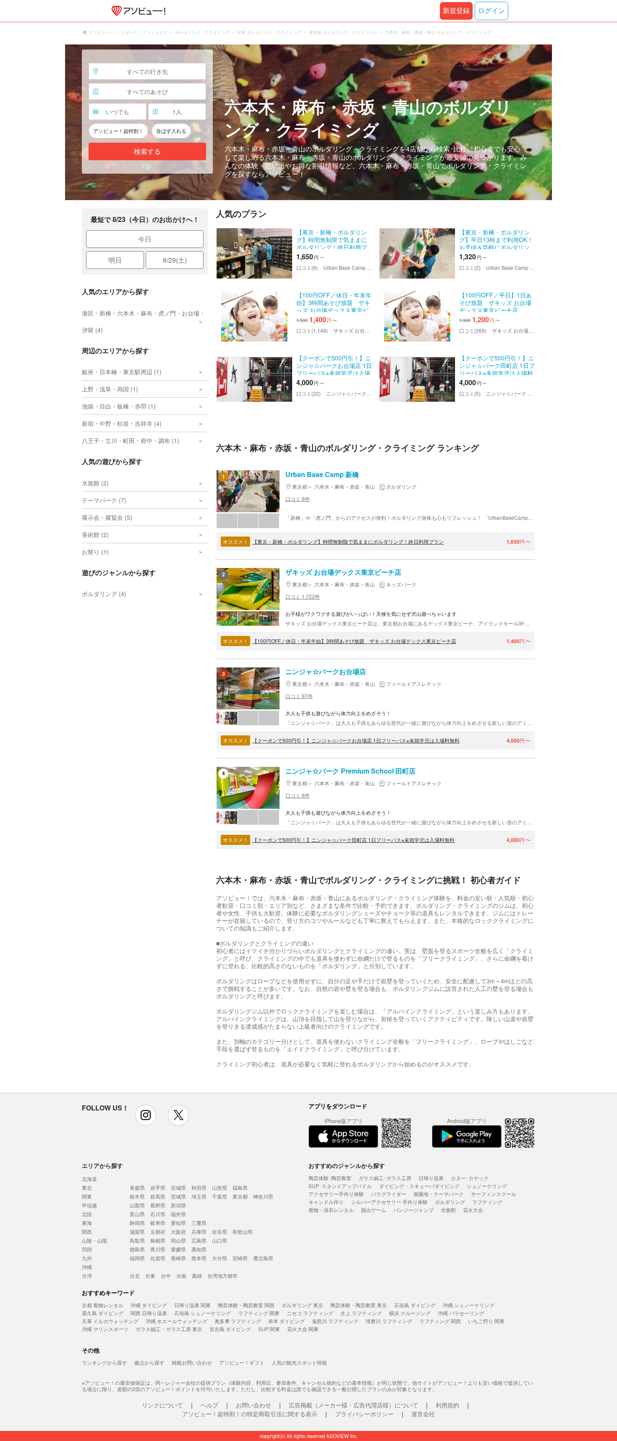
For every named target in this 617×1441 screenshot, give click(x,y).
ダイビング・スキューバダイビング (419, 1185)
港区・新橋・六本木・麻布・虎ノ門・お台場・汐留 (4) (143, 321)
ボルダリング (450, 1201)
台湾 (87, 1275)
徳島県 (137, 1249)
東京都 (240, 1196)
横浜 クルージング (410, 1312)
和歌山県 (243, 1231)
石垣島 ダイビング (415, 1304)
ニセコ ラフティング (310, 1312)
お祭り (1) (95, 551)
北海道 (89, 1178)
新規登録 (456, 10)
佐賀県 (157, 1257)
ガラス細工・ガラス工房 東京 (169, 1328)
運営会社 (423, 1414)
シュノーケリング (487, 1185)
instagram (145, 1115)
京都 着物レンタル (102, 1304)
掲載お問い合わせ (192, 1362)
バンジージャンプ (413, 1209)
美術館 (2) (95, 534)
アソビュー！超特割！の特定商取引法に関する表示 (249, 1414)
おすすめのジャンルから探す (346, 1165)
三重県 (199, 1222)
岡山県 (178, 1240)
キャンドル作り (326, 1201)
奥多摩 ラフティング (237, 1320)
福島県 (240, 1187)
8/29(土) (175, 260)
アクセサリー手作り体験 (336, 1193)
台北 (135, 1275)
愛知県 (178, 1222)
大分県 (219, 1257)
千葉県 (219, 1196)
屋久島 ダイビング (102, 1312)
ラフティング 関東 (259, 1312)
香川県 (157, 1249)
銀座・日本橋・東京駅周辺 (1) (122, 371)
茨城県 (178, 1196)
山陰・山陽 (94, 1240)
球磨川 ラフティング (389, 1320)
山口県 (219, 1240)
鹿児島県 (263, 1257)
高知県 (199, 1249)
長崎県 (178, 1257)
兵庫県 (199, 1231)
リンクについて (162, 1405)
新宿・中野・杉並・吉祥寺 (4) (122, 423)
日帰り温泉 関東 (192, 1304)
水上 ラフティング (361, 1312)
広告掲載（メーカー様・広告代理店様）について (353, 1405)
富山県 (137, 1213)
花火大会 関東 (303, 1328)
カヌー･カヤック (470, 1177)
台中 (166, 1275)
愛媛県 (178, 1249)
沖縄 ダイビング (149, 1304)
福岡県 (137, 1257)
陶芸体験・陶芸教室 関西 (246, 1304)
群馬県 (157, 1196)
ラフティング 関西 (440, 1320)
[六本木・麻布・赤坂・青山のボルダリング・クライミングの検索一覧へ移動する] (308, 122)
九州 (87, 1257)
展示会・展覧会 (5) (107, 517)
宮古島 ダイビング (230, 1328)
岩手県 (157, 1187)
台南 (181, 1275)
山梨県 (137, 1205)
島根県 (157, 1240)
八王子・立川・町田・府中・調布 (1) (130, 440)
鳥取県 (137, 1240)
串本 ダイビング (286, 1320)
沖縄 (87, 1266)
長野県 (157, 1205)
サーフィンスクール (493, 1193)
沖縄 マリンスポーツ (105, 1328)
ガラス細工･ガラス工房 (384, 1177)
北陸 (87, 1213)
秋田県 (199, 1187)
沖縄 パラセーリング (461, 1312)
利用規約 (447, 1405)
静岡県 (137, 1222)
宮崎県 (240, 1257)
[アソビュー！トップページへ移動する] (137, 11)
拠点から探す (149, 1362)
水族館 (448, 1209)
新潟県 (178, 1205)
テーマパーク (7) (104, 500)
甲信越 (89, 1205)
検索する (147, 151)
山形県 (219, 1187)
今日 (145, 239)
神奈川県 (263, 1196)
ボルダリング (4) (104, 593)
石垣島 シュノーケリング (202, 1312)
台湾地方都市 (222, 1275)
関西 (87, 1231)
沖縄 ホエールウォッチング (176, 1320)
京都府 (157, 1231)
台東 (150, 1275)
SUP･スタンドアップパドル (340, 1185)
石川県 (157, 1213)
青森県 (137, 1187)
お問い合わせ (253, 1405)
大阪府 (178, 1231)
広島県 (199, 1240)
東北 (87, 1187)
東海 (87, 1222)
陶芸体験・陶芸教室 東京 (358, 1304)
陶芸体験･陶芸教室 (329, 1177)
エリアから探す (102, 1165)
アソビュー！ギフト (241, 1362)
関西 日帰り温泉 (149, 1312)
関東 (87, 1196)
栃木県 (137, 1196)
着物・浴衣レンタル (331, 1209)
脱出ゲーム (373, 1209)
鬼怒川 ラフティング (335, 1320)
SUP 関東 (269, 1328)
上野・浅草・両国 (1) (110, 389)
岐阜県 (157, 1222)
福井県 (178, 1213)
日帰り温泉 (431, 1177)
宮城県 (178, 1187)
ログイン (491, 10)
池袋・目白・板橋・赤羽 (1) (119, 406)
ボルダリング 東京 (302, 1304)
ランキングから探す (104, 1362)
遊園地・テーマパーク (438, 1193)
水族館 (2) (95, 483)
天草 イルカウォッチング (110, 1320)
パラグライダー (388, 1193)
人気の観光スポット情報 (299, 1362)
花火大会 (473, 1209)
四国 (87, 1249)
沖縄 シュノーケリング (468, 1304)
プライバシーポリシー (364, 1414)
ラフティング (487, 1201)
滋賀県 (137, 1231)
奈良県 (219, 1231)
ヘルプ (209, 1405)
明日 (115, 260)
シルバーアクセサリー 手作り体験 (389, 1201)
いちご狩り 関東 (486, 1320)
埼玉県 (199, 1196)
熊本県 (199, 1257)
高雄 (197, 1275)
